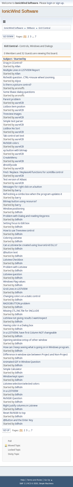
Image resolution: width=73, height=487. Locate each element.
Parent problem (12, 99)
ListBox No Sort (11, 128)
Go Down (8, 36)
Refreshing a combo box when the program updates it (32, 194)
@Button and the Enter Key (18, 420)
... (33, 36)
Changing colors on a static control (21, 296)
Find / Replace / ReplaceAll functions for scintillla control (33, 172)
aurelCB (19, 102)
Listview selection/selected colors (21, 383)
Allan (17, 66)
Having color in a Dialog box (18, 325)
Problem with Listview (15, 267)
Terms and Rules (34, 479)
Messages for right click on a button (22, 186)
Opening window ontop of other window (25, 340)
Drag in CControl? (12, 62)
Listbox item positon (14, 106)
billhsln (19, 212)
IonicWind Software (20, 11)
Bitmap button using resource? (20, 201)
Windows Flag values (14, 281)
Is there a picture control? (17, 84)
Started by (20, 58)
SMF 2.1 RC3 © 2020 (28, 483)
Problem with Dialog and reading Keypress (26, 216)
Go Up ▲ (48, 479)
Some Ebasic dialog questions (19, 92)
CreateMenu (10, 157)
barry (18, 190)
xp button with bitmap (15, 150)
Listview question (12, 274)
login (49, 3)
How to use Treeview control (18, 230)
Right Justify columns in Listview (20, 405)
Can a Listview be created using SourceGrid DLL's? (30, 245)
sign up (60, 3)
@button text (10, 252)
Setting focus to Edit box (16, 223)
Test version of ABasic (15, 179)
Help (23, 479)
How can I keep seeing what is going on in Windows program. (36, 347)
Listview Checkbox (13, 259)
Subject (7, 58)
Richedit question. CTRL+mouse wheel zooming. (29, 77)
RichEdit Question (12, 398)
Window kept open (13, 376)
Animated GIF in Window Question (21, 361)
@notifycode (10, 164)
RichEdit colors (11, 143)
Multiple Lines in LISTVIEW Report (21, 70)
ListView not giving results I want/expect (25, 318)
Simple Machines (46, 483)
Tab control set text (13, 135)
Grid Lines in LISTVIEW (15, 288)
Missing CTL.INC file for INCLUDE (21, 310)
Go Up (6, 430)
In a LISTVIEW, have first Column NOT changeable (30, 332)
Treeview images (12, 113)
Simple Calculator (12, 369)
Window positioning (13, 208)
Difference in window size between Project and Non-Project (35, 354)
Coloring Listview (12, 237)
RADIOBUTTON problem (16, 303)
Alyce (18, 81)
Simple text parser (13, 121)
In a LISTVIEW (10, 391)
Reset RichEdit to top (14, 412)
